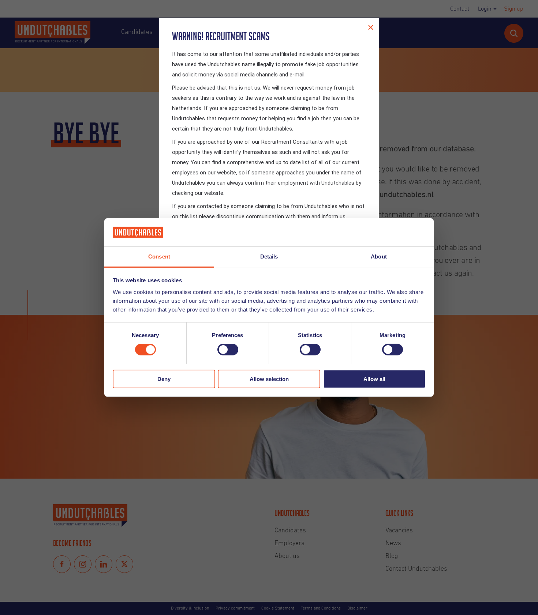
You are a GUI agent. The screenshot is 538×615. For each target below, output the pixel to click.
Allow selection (269, 379)
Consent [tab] (159, 256)
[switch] (227, 349)
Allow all (374, 379)
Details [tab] (269, 256)
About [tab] (379, 256)
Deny (164, 379)
